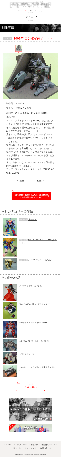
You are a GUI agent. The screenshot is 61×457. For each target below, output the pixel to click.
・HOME (7, 445)
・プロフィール (20, 445)
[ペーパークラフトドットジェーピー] (30, 4)
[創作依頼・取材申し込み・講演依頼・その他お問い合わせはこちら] (30, 195)
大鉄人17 (32, 219)
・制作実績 (33, 445)
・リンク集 (16, 448)
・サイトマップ (29, 448)
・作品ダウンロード (48, 445)
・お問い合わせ (44, 448)
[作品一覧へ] (30, 386)
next (39, 180)
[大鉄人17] (10, 219)
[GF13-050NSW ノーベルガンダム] (10, 239)
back (22, 180)
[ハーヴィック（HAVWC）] (10, 260)
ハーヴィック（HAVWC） (41, 260)
